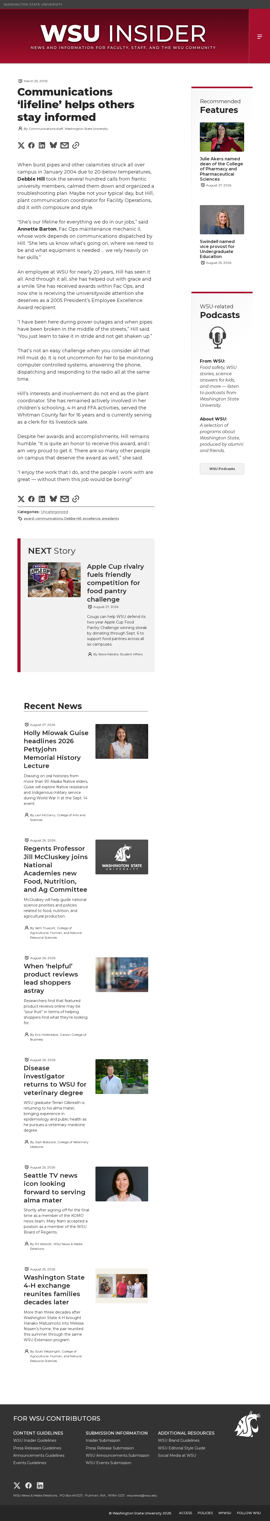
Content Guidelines (38, 1433)
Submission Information (117, 1433)
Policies (205, 1513)
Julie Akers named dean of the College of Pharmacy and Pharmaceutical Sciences (221, 169)
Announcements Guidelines (38, 1455)
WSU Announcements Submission (118, 1455)
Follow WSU (249, 1513)
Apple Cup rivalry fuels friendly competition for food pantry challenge (115, 583)
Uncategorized (54, 511)
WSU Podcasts (222, 469)
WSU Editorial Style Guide (181, 1448)
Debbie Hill (72, 519)
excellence (91, 519)
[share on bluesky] (53, 146)
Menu (259, 36)
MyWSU (225, 1513)
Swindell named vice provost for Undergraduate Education (217, 249)
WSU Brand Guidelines (178, 1440)
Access (185, 1513)
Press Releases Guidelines (37, 1448)
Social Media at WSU (177, 1455)
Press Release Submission (110, 1448)
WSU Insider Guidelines (34, 1440)
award (29, 519)
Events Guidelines (29, 1462)
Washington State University (33, 4)
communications (49, 519)
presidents (110, 519)
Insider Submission (103, 1440)
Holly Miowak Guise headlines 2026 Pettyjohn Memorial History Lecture (56, 749)
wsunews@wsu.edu (142, 1495)
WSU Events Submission (108, 1462)
